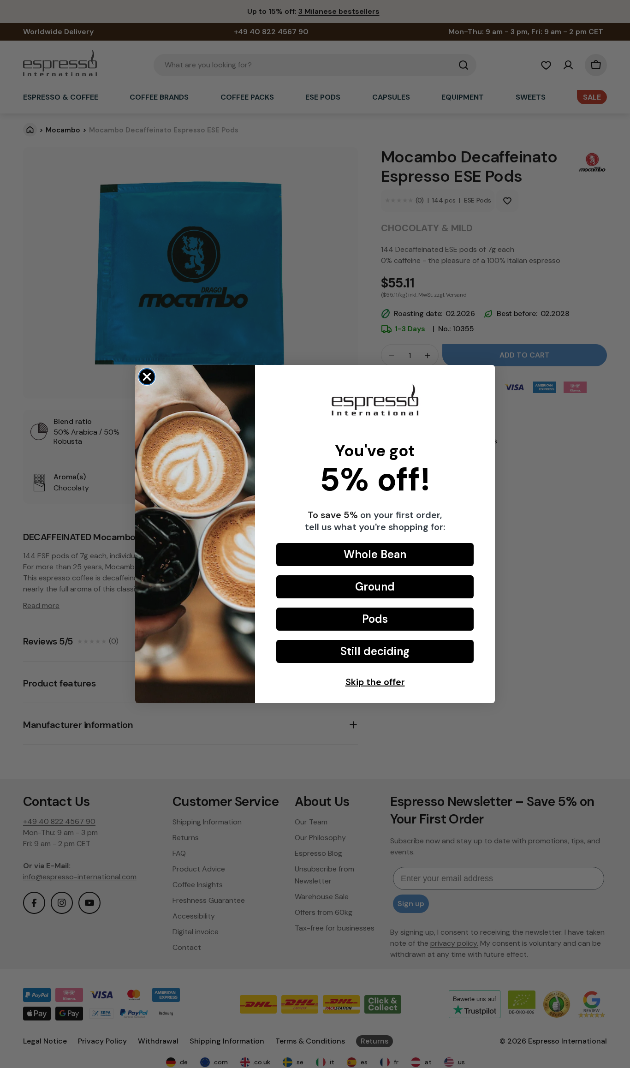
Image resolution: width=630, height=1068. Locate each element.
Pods (375, 619)
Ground (375, 586)
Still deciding (375, 651)
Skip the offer (375, 682)
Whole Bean (375, 554)
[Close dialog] (147, 377)
